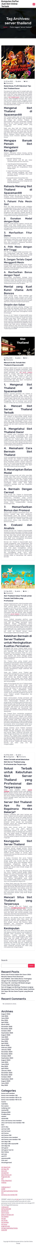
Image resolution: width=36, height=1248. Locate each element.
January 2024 (6, 1070)
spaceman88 (5, 1158)
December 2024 (6, 1052)
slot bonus (5, 1133)
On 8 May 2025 (8, 358)
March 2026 (5, 1024)
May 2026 (4, 1020)
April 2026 (4, 1022)
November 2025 (6, 1029)
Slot (26, 81)
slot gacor (4, 1148)
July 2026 (4, 1016)
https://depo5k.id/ (6, 1180)
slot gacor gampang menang (9, 1191)
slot (2, 1178)
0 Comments (9, 83)
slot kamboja (5, 1222)
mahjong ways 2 (5, 1187)
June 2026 (5, 1018)
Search (4, 960)
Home (5, 27)
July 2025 (4, 1037)
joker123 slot (5, 1211)
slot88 (3, 1189)
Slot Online (5, 1152)
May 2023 (4, 1085)
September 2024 (7, 1058)
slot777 (4, 1156)
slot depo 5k (5, 1146)
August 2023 (5, 1081)
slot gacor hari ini (7, 1150)
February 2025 (6, 1047)
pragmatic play (5, 1226)
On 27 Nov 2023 (8, 755)
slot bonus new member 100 (11, 1139)
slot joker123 (5, 1173)
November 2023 (6, 1075)
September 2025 (7, 1033)
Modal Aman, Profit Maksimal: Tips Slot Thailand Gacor (17, 87)
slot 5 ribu (4, 1127)
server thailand (15, 614)
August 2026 (5, 1014)
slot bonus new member (9, 1137)
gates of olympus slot (7, 1214)
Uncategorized (10, 757)
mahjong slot (5, 1108)
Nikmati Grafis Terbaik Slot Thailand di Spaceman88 (14, 364)
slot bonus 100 (6, 1135)
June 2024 (5, 1064)
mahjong (3, 1182)
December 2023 (6, 1073)
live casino (5, 1106)
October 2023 (6, 1077)
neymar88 (4, 1110)
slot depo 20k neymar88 (9, 1144)
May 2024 (4, 1066)
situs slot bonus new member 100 (12, 1123)
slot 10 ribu (4, 1220)
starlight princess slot (18, 908)
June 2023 (5, 1083)
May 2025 (4, 1041)
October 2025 (6, 1031)
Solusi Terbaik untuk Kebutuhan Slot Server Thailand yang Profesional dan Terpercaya (16, 762)
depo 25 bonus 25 (6, 1175)
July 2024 (4, 1062)
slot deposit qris (5, 1167)
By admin (18, 81)
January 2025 (6, 1049)
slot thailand (4, 1216)
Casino (3, 1102)
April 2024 (4, 1068)
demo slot (4, 1171)
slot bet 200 (5, 1129)
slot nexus (4, 1224)
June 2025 (5, 1039)
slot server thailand (25, 372)
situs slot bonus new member (11, 1120)
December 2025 (6, 1026)
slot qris (4, 1154)
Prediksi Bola (5, 1114)
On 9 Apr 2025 (8, 591)
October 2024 (6, 1056)
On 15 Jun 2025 (8, 81)
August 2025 (5, 1035)
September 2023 (7, 1079)
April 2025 (4, 1043)
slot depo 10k (5, 1141)
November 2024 (6, 1054)
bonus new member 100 (9, 1095)
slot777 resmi (5, 1213)
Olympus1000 (5, 1112)
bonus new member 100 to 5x (11, 1100)
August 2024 (5, 1060)
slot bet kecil (5, 1131)
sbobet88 (4, 1118)
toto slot (4, 1160)
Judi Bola (4, 1104)
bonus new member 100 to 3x (11, 1097)
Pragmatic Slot (5, 1177)
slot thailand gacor (13, 97)
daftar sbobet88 (6, 1209)
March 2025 (5, 1045)
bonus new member (8, 1093)
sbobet (3, 1116)
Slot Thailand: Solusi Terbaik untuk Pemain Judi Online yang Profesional (18, 598)
